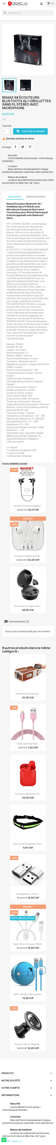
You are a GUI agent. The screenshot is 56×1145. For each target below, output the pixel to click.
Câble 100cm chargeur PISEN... (28, 944)
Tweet (23, 147)
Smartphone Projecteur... (28, 693)
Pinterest (30, 147)
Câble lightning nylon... (28, 743)
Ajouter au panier (30, 131)
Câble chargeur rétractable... (28, 994)
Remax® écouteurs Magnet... (28, 505)
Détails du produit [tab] (36, 196)
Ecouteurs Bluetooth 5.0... (28, 793)
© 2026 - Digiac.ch (12, 1141)
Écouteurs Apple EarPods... (28, 556)
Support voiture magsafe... (28, 1044)
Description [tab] (15, 196)
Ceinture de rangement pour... (28, 843)
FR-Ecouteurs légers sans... (28, 606)
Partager (15, 147)
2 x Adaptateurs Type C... (28, 894)
